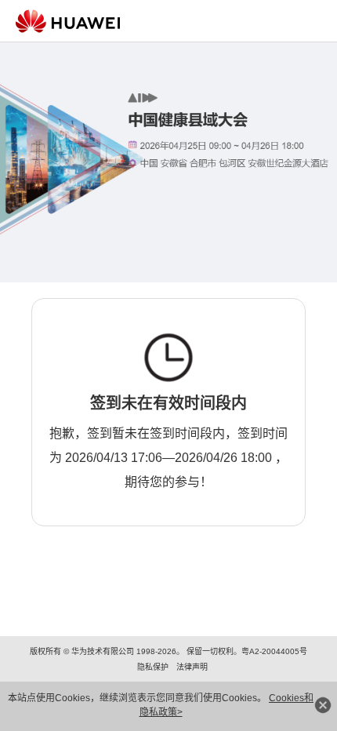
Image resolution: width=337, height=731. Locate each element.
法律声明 (192, 667)
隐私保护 (152, 667)
